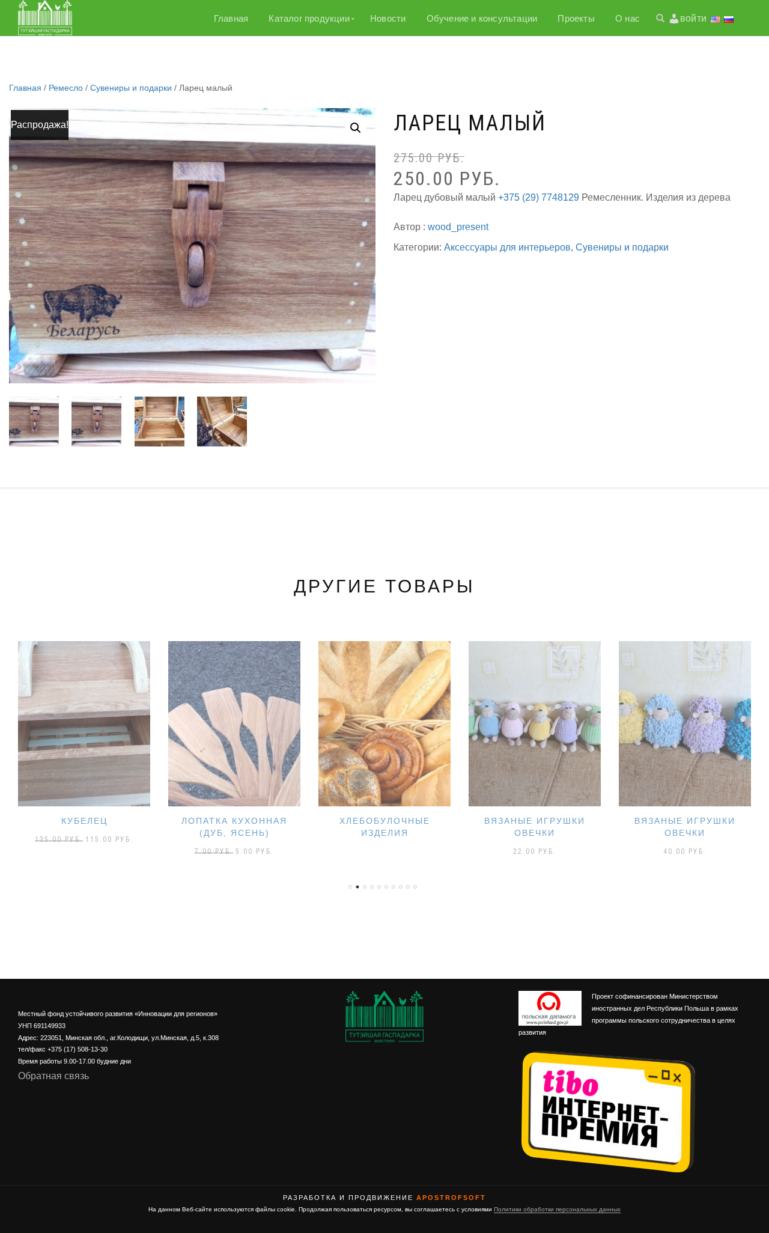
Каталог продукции (309, 18)
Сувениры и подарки (131, 88)
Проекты (576, 18)
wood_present (458, 227)
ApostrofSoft (451, 1197)
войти (693, 18)
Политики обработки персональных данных (557, 1209)
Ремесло (66, 88)
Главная (231, 18)
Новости (388, 18)
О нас (627, 18)
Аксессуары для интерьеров (507, 247)
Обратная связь (53, 1076)
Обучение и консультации (482, 18)
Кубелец (84, 821)
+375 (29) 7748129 (538, 197)
